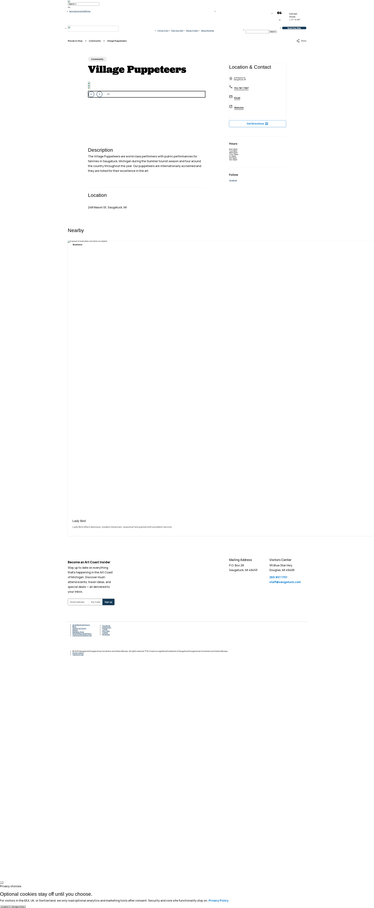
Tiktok (104, 629)
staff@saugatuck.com (285, 582)
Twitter (105, 633)
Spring (72, 11)
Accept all (5, 906)
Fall (83, 11)
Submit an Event (79, 628)
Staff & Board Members (81, 633)
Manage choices (17, 906)
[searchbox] (257, 31)
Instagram (106, 627)
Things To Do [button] (162, 30)
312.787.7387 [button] (241, 88)
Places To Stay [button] (192, 30)
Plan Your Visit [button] (177, 30)
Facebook (106, 626)
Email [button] (237, 98)
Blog (74, 626)
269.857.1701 (278, 577)
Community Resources (82, 635)
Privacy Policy (218, 900)
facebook (233, 180)
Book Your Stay (294, 28)
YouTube (106, 631)
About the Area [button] (207, 30)
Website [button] (239, 107)
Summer (78, 11)
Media (75, 630)
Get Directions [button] (257, 124)
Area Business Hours (81, 625)
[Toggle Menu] (69, 7)
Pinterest (106, 634)
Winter (88, 11)
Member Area (78, 632)
